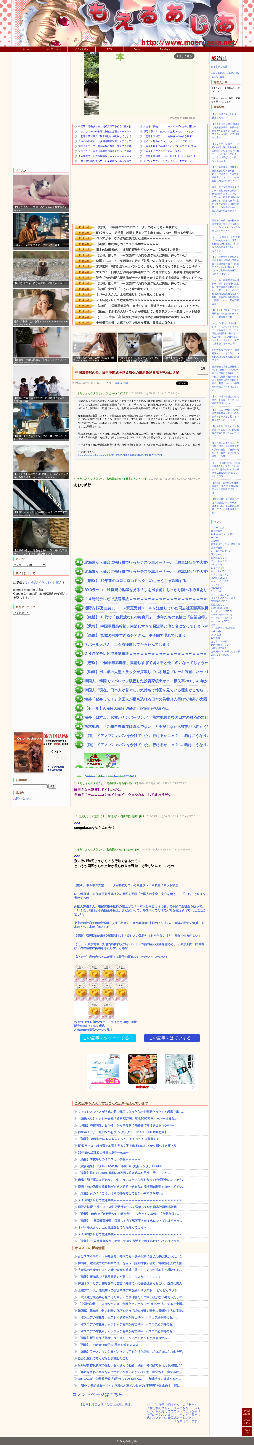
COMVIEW (247, 1422)
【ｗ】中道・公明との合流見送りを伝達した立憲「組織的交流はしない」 (225, 400)
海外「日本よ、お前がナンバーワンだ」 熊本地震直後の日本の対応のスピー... (145, 717)
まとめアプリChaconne (223, 628)
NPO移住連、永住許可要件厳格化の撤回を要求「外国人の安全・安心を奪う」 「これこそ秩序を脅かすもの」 (140, 895)
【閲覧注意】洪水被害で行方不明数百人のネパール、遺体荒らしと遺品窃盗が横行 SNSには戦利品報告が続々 (225, 506)
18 (203, 369)
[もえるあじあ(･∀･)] (127, 23)
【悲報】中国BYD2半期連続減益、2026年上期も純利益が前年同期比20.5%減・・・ (225, 487)
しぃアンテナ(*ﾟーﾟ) (221, 611)
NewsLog (216, 588)
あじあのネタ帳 (219, 641)
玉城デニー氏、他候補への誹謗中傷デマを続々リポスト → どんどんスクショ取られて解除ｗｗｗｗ (226, 225)
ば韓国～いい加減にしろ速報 (225, 651)
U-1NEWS (216, 634)
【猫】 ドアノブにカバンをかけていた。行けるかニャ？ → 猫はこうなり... (145, 736)
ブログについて (54, 49)
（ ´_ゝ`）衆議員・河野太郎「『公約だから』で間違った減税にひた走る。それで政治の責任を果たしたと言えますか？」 (226, 244)
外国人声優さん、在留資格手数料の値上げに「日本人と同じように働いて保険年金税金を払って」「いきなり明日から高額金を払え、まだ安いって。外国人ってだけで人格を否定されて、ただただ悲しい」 (139, 910)
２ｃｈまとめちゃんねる (223, 598)
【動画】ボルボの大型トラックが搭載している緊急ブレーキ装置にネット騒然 (145, 672)
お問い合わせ (22, 798)
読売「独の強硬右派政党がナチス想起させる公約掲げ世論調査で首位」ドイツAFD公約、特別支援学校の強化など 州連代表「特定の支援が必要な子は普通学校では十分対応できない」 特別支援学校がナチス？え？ (226, 200)
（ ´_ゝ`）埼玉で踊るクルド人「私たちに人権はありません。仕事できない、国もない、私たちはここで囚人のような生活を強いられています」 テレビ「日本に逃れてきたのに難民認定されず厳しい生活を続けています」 (173, 1408)
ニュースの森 (217, 527)
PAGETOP (247, 1431)
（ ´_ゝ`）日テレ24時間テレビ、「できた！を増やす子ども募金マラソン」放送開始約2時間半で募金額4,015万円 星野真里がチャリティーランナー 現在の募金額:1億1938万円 (225, 333)
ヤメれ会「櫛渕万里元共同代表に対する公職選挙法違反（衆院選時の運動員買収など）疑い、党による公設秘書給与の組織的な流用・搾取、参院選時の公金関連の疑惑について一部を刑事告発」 (225, 292)
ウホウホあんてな (220, 574)
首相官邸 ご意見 (219, 66)
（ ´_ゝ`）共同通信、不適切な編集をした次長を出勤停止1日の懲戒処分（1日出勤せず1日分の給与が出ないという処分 (226, 470)
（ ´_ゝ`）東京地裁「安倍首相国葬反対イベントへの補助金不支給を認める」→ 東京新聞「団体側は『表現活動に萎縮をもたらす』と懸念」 (139, 946)
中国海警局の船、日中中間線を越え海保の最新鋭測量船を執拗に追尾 (127, 372)
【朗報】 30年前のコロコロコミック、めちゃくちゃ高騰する (135, 581)
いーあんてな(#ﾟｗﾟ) (221, 551)
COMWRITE (247, 1412)
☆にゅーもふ (217, 564)
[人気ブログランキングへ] (219, 60)
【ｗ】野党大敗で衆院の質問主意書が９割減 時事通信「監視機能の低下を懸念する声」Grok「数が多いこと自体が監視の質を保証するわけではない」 (225, 265)
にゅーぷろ (216, 591)
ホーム (25, 49)
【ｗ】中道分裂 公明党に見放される (225, 116)
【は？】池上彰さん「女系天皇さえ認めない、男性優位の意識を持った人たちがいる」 (225, 431)
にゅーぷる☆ (217, 567)
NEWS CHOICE (219, 601)
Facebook (165, 49)
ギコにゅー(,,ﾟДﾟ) (220, 621)
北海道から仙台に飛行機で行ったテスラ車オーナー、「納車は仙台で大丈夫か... (145, 562)
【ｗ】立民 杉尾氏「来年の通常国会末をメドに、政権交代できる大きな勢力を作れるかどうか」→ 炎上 (225, 414)
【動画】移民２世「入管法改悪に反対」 (106, 1404)
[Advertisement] (41, 111)
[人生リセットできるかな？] (97, 766)
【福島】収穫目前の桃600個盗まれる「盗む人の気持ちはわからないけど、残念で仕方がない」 (137, 935)
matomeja (216, 631)
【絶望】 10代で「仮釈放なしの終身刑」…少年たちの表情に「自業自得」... (145, 617)
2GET (214, 624)
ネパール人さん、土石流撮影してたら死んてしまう (127, 644)
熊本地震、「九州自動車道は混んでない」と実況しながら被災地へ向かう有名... (145, 726)
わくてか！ (216, 584)
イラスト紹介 (81, 49)
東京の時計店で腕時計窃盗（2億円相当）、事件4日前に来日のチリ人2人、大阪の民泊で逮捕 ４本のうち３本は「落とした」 (139, 924)
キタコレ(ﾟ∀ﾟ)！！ (221, 581)
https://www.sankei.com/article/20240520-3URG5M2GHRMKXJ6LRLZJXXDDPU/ (121, 455)
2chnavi (215, 541)
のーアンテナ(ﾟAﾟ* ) (221, 618)
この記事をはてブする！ (172, 1038)
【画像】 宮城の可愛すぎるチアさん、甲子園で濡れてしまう (135, 635)
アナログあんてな (220, 594)
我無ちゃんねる (219, 554)
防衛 (126, 382)
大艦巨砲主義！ (219, 648)
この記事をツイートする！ (108, 1038)
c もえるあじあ (127, 1441)
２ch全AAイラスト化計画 (42, 582)
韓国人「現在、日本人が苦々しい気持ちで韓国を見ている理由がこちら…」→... (145, 690)
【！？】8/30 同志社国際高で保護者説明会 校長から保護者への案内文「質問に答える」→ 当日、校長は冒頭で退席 (225, 131)
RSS (109, 49)
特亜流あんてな (219, 604)
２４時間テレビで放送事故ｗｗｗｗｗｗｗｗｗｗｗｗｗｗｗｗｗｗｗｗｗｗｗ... (145, 599)
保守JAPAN (217, 531)
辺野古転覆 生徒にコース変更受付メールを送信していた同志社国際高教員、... (145, 608)
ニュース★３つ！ (220, 561)
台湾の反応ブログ (220, 645)
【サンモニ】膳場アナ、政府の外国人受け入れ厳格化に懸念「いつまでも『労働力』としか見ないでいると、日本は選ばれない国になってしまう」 (225, 152)
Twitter (137, 49)
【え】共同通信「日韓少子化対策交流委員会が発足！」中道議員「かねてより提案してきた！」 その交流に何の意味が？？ (225, 174)
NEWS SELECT (219, 578)
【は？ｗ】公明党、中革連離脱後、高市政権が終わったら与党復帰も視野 (225, 313)
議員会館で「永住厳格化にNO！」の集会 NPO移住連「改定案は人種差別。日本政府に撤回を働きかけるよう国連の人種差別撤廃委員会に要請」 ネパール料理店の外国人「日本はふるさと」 (225, 378)
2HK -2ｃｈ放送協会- (221, 655)
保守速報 (215, 638)
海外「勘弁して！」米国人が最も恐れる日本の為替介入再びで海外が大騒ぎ (145, 699)
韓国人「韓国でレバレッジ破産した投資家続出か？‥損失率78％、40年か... (145, 681)
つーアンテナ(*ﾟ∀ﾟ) (221, 614)
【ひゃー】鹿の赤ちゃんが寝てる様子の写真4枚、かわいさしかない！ (121, 956)
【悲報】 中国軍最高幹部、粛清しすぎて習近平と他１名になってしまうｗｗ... (145, 626)
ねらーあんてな (219, 571)
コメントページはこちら (97, 1394)
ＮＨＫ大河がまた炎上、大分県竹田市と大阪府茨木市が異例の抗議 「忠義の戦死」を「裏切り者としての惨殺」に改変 (225, 450)
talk (213, 658)
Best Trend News (219, 608)
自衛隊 (118, 382)
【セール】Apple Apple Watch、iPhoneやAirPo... (126, 708)
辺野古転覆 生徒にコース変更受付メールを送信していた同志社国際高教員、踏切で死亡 (225, 355)
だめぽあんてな (219, 557)
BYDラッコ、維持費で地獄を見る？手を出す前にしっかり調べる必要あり (145, 590)
